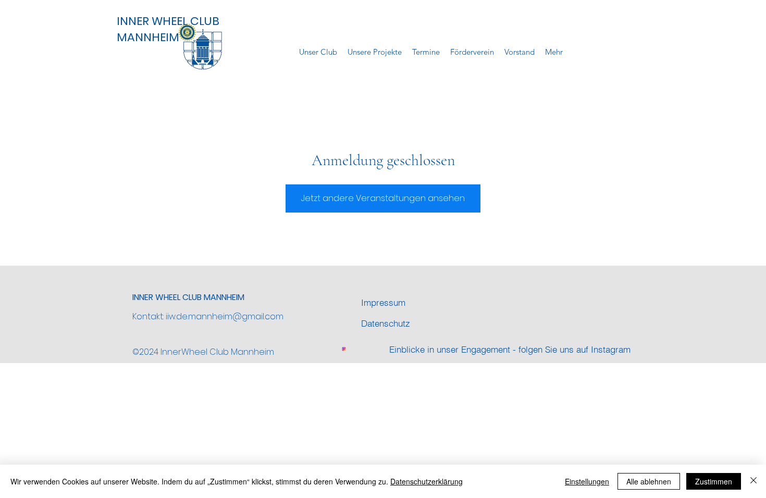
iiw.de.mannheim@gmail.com (224, 316)
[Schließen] (753, 481)
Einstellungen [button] (587, 481)
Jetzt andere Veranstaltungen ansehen (383, 198)
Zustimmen (713, 481)
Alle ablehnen (648, 481)
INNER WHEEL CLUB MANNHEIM (168, 29)
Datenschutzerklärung (426, 481)
